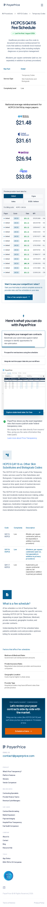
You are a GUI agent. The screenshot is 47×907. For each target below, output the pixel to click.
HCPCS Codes (22, 14)
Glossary (6, 779)
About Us (6, 837)
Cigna (33, 196)
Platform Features (9, 775)
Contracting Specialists (10, 793)
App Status (6, 858)
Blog (4, 844)
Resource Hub (7, 848)
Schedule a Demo (22, 731)
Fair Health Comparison (11, 826)
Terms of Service (9, 903)
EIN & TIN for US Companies (12, 862)
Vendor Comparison (9, 783)
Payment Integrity (9, 819)
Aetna (13, 201)
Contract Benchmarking (11, 811)
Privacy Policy (39, 903)
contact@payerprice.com (18, 756)
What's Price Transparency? (12, 771)
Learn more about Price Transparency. (22, 438)
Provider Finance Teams (11, 797)
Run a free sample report (17, 297)
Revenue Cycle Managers (11, 801)
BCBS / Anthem (33, 201)
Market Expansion (9, 815)
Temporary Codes (38, 14)
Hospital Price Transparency (12, 822)
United (13, 196)
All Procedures (7, 14)
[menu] (42, 5)
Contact (5, 840)
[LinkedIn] (4, 887)
